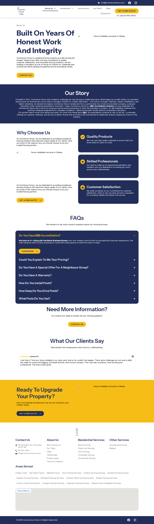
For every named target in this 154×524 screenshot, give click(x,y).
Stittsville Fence (53, 473)
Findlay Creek (21, 473)
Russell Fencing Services (106, 478)
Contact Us (105, 13)
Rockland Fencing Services (52, 478)
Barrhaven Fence (36, 473)
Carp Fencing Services (71, 473)
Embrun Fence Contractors (28, 483)
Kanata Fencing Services (118, 473)
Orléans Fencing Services (94, 473)
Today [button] (67, 106)
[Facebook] (129, 3)
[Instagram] (136, 3)
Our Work (97, 8)
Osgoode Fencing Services (78, 483)
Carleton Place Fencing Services (80, 478)
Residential (65, 8)
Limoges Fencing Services (53, 483)
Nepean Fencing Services (27, 478)
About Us (49, 8)
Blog (108, 8)
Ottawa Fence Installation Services (106, 483)
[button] (18, 362)
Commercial (83, 8)
